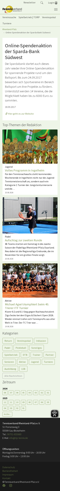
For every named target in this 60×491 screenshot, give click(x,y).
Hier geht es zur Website (21, 113)
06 (17, 392)
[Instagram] (11, 485)
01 (48, 392)
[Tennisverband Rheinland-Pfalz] (12, 9)
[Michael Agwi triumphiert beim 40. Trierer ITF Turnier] (30, 280)
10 (17, 402)
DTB (25, 354)
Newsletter (30, 2)
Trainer (36, 354)
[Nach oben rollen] (54, 485)
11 (11, 402)
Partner (50, 354)
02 (42, 392)
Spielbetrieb (11, 354)
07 (11, 392)
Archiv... (7, 414)
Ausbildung (10, 368)
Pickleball (21, 347)
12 (5, 402)
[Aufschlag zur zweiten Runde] (30, 215)
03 (36, 392)
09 (23, 402)
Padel (7, 347)
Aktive (22, 361)
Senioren (9, 361)
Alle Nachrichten (13, 375)
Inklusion (41, 340)
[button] (42, 2)
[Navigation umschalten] (56, 9)
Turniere (48, 361)
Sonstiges (36, 347)
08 (5, 392)
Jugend (35, 361)
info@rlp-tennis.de (18, 437)
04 (29, 392)
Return (8, 340)
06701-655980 (14, 434)
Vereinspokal (24, 340)
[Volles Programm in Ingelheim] (30, 146)
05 (23, 392)
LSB (23, 368)
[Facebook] (4, 485)
